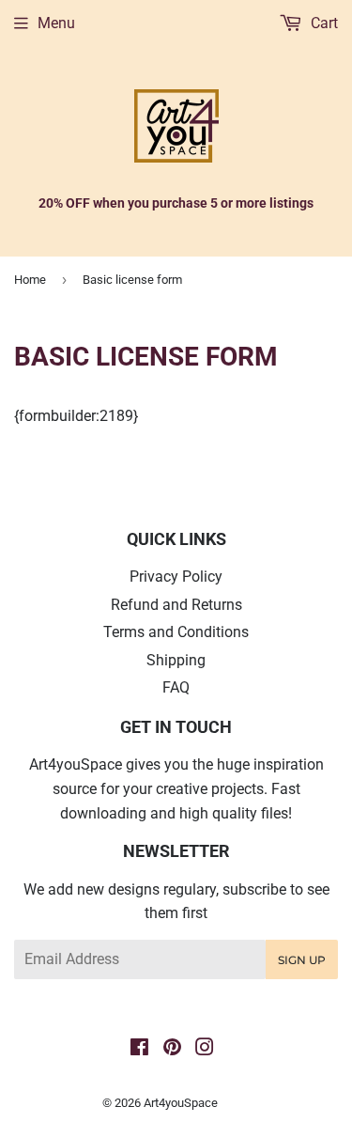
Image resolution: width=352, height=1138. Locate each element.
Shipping (176, 660)
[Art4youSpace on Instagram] (204, 1049)
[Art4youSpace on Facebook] (139, 1049)
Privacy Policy (176, 576)
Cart (322, 23)
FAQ (176, 687)
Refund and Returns (176, 605)
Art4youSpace (181, 1103)
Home (30, 280)
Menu (56, 23)
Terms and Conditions (176, 632)
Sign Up (302, 960)
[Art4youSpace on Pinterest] (172, 1049)
